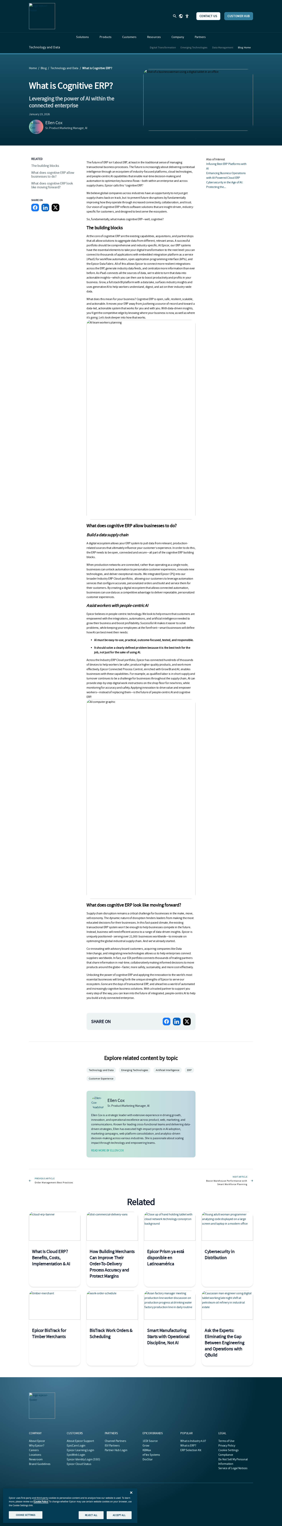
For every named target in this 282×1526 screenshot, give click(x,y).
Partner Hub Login (116, 1450)
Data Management (222, 47)
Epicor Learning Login (80, 1450)
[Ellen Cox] (36, 126)
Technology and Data (44, 47)
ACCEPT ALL (119, 1515)
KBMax (147, 1450)
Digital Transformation (163, 47)
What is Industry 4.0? (193, 1441)
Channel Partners (115, 1441)
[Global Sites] (181, 16)
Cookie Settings (228, 1450)
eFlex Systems (151, 1455)
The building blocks (45, 166)
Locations (35, 1455)
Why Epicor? (36, 1445)
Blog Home (244, 47)
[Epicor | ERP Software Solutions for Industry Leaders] (42, 16)
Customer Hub (239, 16)
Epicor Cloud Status (79, 1464)
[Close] (131, 1492)
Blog (44, 68)
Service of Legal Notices (232, 1468)
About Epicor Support (80, 1441)
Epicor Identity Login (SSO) (83, 1459)
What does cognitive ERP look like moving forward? (52, 185)
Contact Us (208, 16)
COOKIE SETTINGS (25, 1514)
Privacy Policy (226, 1445)
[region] (70, 1505)
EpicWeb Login (76, 1455)
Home (33, 68)
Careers (34, 1450)
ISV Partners (112, 1445)
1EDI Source (150, 1441)
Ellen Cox (54, 123)
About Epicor (37, 1441)
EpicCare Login (76, 1445)
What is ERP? (188, 1445)
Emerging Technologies (194, 47)
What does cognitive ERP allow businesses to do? (52, 174)
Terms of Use (226, 1441)
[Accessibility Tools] (187, 16)
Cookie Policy (41, 1501)
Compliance (225, 1455)
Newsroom (36, 1459)
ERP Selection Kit (190, 1450)
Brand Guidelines (39, 1464)
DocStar (148, 1459)
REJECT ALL (91, 1515)
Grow (146, 1445)
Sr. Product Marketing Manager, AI (66, 128)
